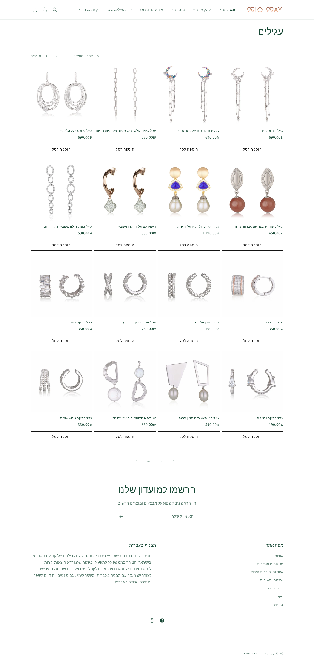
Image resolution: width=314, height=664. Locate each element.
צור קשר (277, 604)
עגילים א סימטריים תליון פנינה (199, 418)
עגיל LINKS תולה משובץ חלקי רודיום (68, 227)
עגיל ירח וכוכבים (272, 131)
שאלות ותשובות (271, 580)
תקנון (279, 596)
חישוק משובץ (274, 322)
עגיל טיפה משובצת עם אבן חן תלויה (259, 227)
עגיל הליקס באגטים (79, 322)
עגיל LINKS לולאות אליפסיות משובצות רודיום (126, 131)
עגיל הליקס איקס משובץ (139, 322)
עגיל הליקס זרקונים (270, 418)
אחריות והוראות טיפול (267, 572)
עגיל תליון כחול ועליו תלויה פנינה (197, 227)
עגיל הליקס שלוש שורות (76, 418)
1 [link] (186, 460)
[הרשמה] (121, 516)
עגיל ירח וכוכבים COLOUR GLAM (198, 131)
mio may (269, 653)
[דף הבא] (126, 461)
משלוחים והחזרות (270, 564)
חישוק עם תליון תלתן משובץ (137, 227)
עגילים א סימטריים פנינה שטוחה (134, 418)
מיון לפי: (93, 56)
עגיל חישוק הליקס (207, 322)
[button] (230, 9)
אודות (279, 556)
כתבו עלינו (275, 588)
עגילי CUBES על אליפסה (75, 131)
